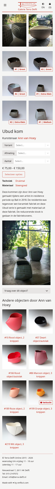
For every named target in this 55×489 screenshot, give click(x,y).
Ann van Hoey (27, 138)
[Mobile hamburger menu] (5, 5)
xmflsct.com (22, 482)
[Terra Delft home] (27, 6)
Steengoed (21, 185)
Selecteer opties (13, 174)
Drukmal (20, 180)
